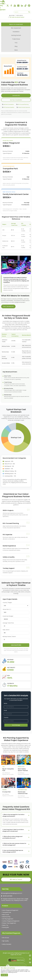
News (16, 50)
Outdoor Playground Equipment (10, 921)
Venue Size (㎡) (7, 609)
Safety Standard (6, 944)
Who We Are (5, 937)
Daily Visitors (6, 629)
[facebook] (11, 5)
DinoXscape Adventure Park (22, 792)
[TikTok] (25, 5)
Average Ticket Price (8, 623)
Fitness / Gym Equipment (9, 923)
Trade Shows (16, 39)
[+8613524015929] (30, 959)
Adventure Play (6, 916)
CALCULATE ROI (16, 645)
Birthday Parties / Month (9, 636)
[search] (29, 12)
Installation (16, 32)
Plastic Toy (5, 925)
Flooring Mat (5, 927)
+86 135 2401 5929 (7, 896)
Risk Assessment (16, 28)
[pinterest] (29, 5)
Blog (16, 46)
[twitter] (7, 5)
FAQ (16, 43)
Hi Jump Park (6, 792)
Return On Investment (16, 24)
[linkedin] (22, 5)
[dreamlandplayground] (4, 862)
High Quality (5, 941)
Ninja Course (5, 914)
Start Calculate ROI (8, 306)
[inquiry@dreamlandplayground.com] (30, 962)
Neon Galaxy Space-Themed (23, 769)
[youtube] (15, 5)
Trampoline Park (6, 912)
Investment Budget (8, 616)
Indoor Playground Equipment (10, 910)
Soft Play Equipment (7, 919)
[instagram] (18, 5)
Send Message (16, 725)
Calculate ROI (16, 95)
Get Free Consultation (16, 100)
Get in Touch (17, 879)
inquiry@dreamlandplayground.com (12, 893)
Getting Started (16, 35)
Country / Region (7, 602)
